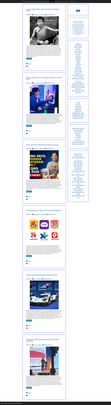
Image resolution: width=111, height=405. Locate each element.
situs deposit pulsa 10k (78, 128)
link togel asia (78, 140)
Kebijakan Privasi (58, 1)
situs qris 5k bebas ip (78, 83)
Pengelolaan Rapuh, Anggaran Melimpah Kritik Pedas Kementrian (42, 340)
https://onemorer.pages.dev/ (78, 172)
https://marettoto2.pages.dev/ (78, 175)
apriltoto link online (78, 118)
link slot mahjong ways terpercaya (78, 91)
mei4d (78, 63)
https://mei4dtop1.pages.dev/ (78, 196)
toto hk (78, 138)
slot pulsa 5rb (78, 132)
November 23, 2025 (38, 214)
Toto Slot (78, 44)
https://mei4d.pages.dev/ (78, 158)
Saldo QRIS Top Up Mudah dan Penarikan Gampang (42, 145)
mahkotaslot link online (78, 114)
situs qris (78, 56)
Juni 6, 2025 (36, 345)
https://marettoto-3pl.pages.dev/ (78, 165)
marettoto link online (78, 113)
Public (29, 63)
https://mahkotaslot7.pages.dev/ (78, 193)
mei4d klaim (78, 107)
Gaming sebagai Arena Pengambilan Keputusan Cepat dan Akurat (44, 78)
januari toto (78, 106)
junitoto (78, 49)
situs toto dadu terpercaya (78, 72)
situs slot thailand (78, 130)
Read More (29, 58)
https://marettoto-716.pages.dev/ (78, 179)
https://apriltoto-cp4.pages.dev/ (78, 161)
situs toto (78, 135)
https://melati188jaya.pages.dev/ (78, 186)
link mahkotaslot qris (78, 75)
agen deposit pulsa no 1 (78, 85)
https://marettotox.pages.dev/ (78, 182)
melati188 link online (78, 116)
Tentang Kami (72, 1)
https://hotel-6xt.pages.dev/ (78, 168)
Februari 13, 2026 (38, 14)
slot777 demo (78, 47)
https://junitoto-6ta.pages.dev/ (78, 155)
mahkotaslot (78, 68)
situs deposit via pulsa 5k (78, 79)
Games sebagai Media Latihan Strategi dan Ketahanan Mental (42, 9)
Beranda (52, 1)
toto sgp (78, 133)
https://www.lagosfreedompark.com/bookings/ (78, 143)
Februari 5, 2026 (38, 148)
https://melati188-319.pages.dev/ (78, 189)
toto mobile (78, 137)
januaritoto (78, 51)
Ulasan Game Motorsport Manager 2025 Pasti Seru (42, 275)
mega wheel (78, 82)
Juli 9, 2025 (36, 279)
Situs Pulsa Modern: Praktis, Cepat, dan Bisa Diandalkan (43, 210)
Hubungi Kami (65, 1)
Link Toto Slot (78, 45)
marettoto (78, 59)
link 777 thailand (78, 77)
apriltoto (78, 61)
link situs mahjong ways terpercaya (78, 88)
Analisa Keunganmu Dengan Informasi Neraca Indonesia (36, 1)
